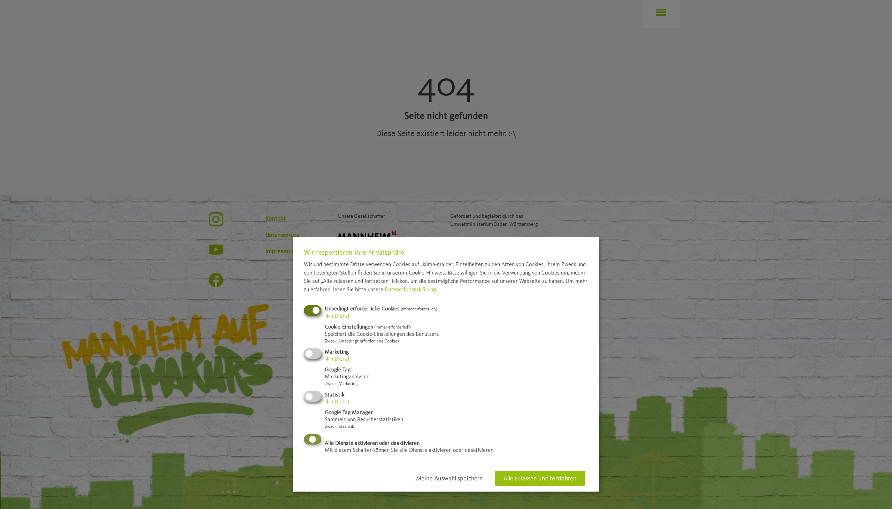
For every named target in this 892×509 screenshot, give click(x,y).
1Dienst (337, 316)
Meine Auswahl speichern (449, 478)
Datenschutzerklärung (410, 289)
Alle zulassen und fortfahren (540, 478)
